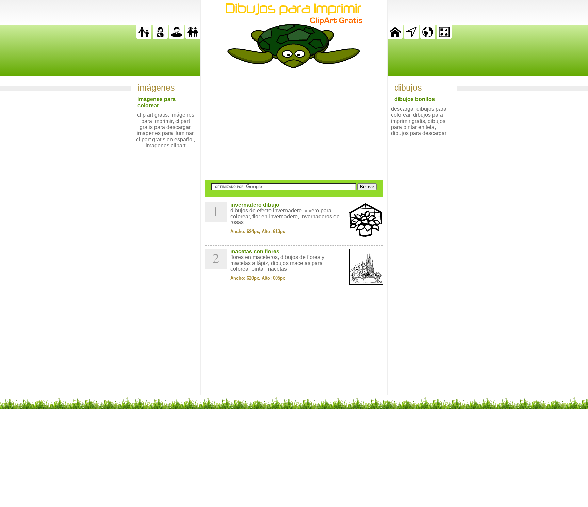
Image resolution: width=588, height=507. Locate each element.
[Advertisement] (294, 124)
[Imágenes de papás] (176, 38)
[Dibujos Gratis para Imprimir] (395, 38)
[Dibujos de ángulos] (411, 38)
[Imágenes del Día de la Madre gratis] (160, 38)
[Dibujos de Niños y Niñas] (192, 38)
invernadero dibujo (254, 205)
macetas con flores (254, 251)
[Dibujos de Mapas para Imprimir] (427, 38)
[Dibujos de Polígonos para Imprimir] (444, 38)
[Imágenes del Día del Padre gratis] (143, 38)
